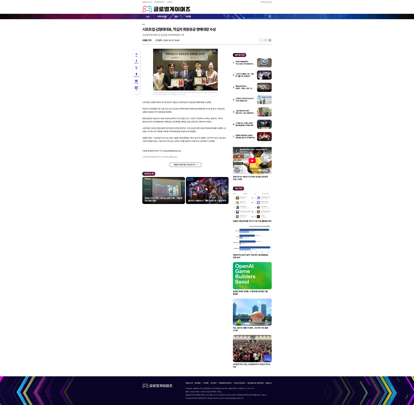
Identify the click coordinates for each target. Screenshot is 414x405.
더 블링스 (170, 2)
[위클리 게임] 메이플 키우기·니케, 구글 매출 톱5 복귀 (252, 221)
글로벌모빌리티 (159, 2)
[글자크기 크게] (265, 40)
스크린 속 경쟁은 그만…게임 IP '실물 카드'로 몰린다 (245, 75)
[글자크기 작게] (261, 40)
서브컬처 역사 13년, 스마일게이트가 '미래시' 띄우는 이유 (251, 365)
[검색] (270, 16)
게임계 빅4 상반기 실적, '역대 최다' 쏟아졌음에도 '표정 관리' (250, 256)
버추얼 (188, 16)
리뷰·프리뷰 (162, 16)
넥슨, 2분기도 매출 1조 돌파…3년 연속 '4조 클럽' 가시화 (250, 329)
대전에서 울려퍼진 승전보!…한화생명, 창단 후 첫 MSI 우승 (245, 136)
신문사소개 (189, 383)
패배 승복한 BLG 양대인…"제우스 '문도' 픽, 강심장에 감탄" (244, 87)
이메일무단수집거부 (225, 383)
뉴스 (148, 16)
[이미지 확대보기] (214, 51)
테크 (176, 16)
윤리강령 (198, 383)
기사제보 (206, 383)
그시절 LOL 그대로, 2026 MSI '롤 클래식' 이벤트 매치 (244, 124)
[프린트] (270, 40)
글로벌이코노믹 (147, 2)
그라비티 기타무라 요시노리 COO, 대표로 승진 (244, 100)
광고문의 (213, 383)
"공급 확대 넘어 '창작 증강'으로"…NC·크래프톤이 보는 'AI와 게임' (244, 112)
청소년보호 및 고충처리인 (255, 383)
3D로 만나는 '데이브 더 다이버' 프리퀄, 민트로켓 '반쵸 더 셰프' (250, 178)
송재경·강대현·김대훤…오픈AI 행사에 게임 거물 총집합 (250, 292)
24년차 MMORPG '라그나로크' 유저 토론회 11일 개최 (245, 63)
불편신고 (269, 383)
